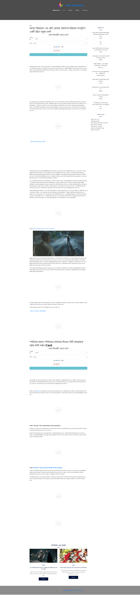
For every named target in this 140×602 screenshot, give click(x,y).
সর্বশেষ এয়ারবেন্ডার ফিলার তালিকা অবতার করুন (99, 123)
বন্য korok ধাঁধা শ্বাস (95, 121)
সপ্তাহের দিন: (31, 38)
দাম (64, 10)
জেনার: (31, 43)
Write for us (56, 10)
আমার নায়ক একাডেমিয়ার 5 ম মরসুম (97, 128)
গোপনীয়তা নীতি (78, 590)
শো (58, 54)
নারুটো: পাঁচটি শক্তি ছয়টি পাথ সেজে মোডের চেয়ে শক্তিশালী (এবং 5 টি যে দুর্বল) (101, 49)
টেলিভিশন (77, 10)
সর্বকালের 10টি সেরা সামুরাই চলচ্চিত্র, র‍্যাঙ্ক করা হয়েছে (100, 80)
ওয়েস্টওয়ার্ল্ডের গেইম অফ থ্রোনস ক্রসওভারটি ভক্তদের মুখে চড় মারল (100, 56)
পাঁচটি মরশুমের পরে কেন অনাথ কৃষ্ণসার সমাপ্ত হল (100, 88)
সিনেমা (31, 25)
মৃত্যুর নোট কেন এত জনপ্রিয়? (96, 124)
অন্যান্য (100, 38)
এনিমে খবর (70, 10)
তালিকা (100, 52)
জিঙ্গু (100, 42)
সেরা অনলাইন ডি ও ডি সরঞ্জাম (96, 126)
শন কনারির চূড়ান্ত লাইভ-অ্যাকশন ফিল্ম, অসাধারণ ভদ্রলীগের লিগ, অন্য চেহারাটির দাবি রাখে (100, 104)
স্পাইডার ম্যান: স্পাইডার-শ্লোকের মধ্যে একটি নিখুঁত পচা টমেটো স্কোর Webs (47, 467)
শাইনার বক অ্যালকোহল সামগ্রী (37, 141)
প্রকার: (54, 47)
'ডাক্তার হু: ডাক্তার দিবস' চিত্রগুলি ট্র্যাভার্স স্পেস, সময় (101, 95)
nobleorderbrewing (74, 5)
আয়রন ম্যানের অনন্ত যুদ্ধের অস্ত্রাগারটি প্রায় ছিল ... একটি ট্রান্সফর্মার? (100, 72)
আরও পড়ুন (43, 578)
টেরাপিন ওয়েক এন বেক (95, 119)
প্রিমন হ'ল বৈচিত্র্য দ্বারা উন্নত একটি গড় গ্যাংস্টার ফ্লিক (43, 228)
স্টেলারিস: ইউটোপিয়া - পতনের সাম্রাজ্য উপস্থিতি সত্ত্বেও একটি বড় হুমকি (100, 64)
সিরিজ (62, 47)
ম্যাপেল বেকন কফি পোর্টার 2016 (38, 311)
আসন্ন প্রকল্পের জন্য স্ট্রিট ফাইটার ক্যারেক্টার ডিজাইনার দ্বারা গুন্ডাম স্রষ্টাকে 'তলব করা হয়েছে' (100, 34)
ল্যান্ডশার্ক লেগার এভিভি (95, 130)
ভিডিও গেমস (85, 10)
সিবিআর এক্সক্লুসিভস (100, 75)
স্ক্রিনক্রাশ (38, 391)
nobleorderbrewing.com (69, 590)
